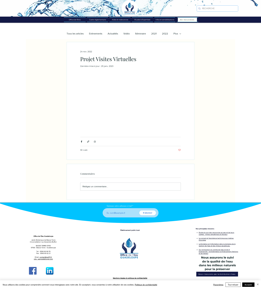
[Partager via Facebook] (81, 141)
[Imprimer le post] (95, 141)
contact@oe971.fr (46, 257)
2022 (165, 33)
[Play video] (130, 102)
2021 (154, 33)
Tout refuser (233, 284)
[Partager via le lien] (88, 141)
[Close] (257, 284)
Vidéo (126, 33)
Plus (175, 33)
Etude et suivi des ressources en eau (212, 232)
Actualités (113, 33)
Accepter (248, 284)
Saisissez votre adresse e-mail (119, 206)
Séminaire (140, 33)
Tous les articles (75, 33)
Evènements (95, 33)
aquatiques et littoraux (219, 234)
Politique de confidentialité (146, 284)
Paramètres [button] (218, 284)
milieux (208, 234)
